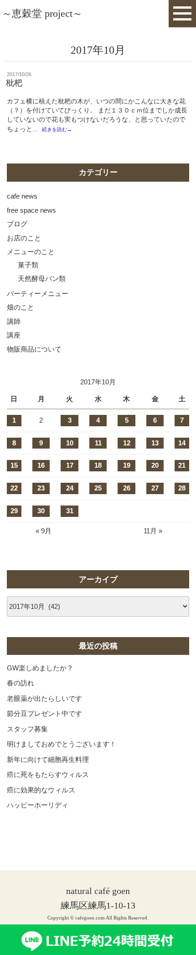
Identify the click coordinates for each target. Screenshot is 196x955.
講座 (14, 335)
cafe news (22, 196)
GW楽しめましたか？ (40, 668)
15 (14, 465)
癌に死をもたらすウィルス (48, 774)
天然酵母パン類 (42, 278)
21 (182, 465)
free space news (31, 210)
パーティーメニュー (37, 293)
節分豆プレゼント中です (44, 713)
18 (98, 465)
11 (98, 443)
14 (182, 443)
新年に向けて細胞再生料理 (48, 759)
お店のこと (24, 238)
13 (155, 443)
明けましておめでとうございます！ (61, 744)
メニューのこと (31, 251)
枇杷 (14, 82)
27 (155, 488)
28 (182, 488)
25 (98, 488)
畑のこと (20, 307)
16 (41, 465)
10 (69, 443)
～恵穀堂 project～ (42, 13)
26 (126, 488)
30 (41, 511)
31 (69, 511)
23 (41, 488)
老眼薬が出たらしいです (44, 698)
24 (69, 488)
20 (155, 465)
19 (126, 465)
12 (126, 443)
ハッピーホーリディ (37, 805)
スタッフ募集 (27, 729)
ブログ (17, 224)
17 (69, 465)
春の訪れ (20, 683)
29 (14, 511)
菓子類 (28, 265)
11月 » (153, 531)
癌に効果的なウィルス (41, 790)
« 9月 (44, 531)
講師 (14, 321)
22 (14, 488)
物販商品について (34, 349)
